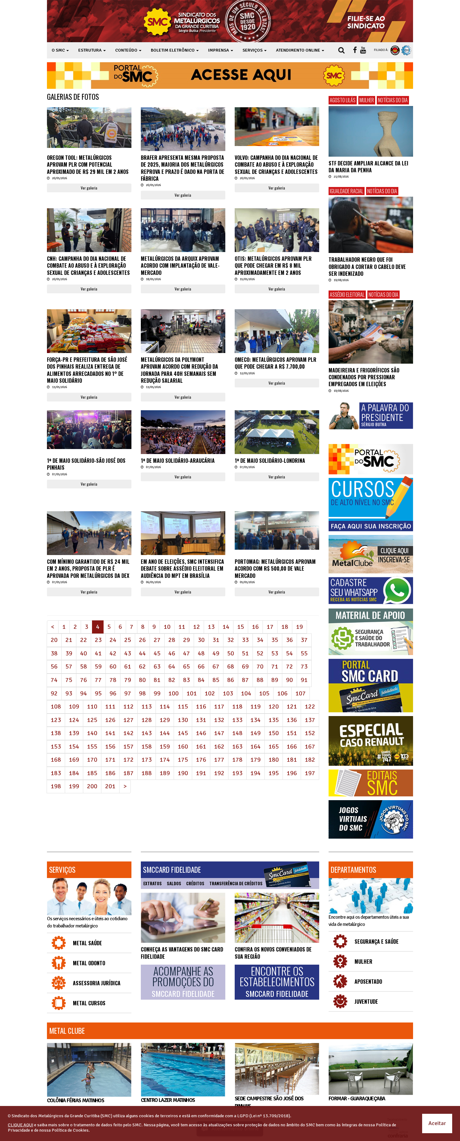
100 (173, 693)
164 (255, 746)
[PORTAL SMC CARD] (371, 685)
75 (68, 680)
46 (171, 653)
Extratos (152, 883)
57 (68, 666)
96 (113, 693)
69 (245, 666)
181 (292, 760)
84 (201, 680)
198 (56, 786)
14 (225, 627)
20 (54, 640)
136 (292, 720)
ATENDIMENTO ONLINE (298, 50)
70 (260, 666)
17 (270, 627)
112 (128, 706)
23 (98, 640)
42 (113, 653)
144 (165, 733)
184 (74, 773)
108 (56, 706)
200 (92, 786)
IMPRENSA (219, 50)
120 (273, 706)
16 (255, 627)
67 (215, 666)
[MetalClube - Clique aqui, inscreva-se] (371, 554)
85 (215, 680)
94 (83, 693)
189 (165, 773)
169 (74, 760)
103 (228, 693)
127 (128, 720)
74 (54, 680)
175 (183, 760)
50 (230, 653)
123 (56, 720)
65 (186, 666)
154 (74, 746)
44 (142, 653)
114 (165, 706)
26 (142, 640)
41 (98, 653)
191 (201, 773)
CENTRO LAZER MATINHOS (168, 1100)
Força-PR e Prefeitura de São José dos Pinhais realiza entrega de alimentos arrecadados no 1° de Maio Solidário (87, 370)
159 (165, 746)
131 (201, 720)
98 (142, 693)
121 (292, 706)
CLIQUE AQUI (20, 1125)
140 (92, 733)
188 (146, 773)
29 (186, 640)
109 (74, 706)
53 (274, 653)
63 (157, 666)
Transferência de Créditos (236, 883)
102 (210, 693)
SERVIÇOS (253, 50)
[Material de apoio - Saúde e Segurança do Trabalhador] (371, 631)
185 (92, 773)
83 (186, 680)
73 (304, 666)
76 (83, 680)
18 (284, 627)
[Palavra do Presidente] (371, 415)
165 (273, 746)
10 (167, 627)
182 (310, 760)
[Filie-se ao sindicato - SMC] (367, 21)
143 (146, 733)
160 (183, 746)
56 (54, 666)
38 (54, 653)
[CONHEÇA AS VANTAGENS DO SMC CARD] (183, 918)
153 (56, 746)
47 (186, 653)
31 (215, 640)
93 (68, 693)
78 (113, 680)
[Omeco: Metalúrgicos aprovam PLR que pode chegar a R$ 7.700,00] (277, 333)
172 (128, 760)
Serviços (62, 869)
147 (219, 733)
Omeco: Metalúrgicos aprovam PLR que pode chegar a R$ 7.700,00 (275, 363)
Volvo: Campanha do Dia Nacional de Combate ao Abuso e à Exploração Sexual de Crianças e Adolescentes (276, 164)
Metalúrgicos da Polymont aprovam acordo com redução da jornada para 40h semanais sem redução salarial (179, 370)
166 (292, 746)
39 (68, 653)
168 (56, 760)
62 (142, 666)
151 (292, 733)
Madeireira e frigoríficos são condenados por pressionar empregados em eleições (364, 377)
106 (282, 693)
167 (310, 746)
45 (157, 653)
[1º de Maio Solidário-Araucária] (183, 438)
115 (183, 706)
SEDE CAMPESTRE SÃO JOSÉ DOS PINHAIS (269, 1102)
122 (310, 706)
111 (110, 706)
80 (142, 680)
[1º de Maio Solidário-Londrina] (277, 434)
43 (127, 653)
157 (128, 746)
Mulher (367, 100)
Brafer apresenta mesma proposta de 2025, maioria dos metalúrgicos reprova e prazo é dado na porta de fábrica (182, 168)
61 (127, 666)
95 (98, 693)
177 (219, 760)
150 (273, 733)
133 (237, 720)
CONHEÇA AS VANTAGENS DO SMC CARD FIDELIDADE (182, 953)
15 (240, 627)
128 (146, 720)
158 (146, 746)
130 (183, 720)
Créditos (195, 883)
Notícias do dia (393, 100)
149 (255, 733)
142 (128, 733)
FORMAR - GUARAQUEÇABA (357, 1098)
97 (127, 693)
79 (127, 680)
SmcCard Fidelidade (172, 869)
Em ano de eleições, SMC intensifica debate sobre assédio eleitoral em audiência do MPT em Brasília (182, 568)
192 (219, 773)
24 (113, 640)
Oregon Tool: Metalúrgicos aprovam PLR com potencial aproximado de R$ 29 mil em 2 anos (88, 164)
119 (255, 706)
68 (230, 666)
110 (92, 706)
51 (245, 653)
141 (110, 733)
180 (273, 760)
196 (292, 773)
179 (255, 760)
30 (201, 640)
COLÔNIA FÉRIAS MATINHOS (75, 1100)
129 (165, 720)
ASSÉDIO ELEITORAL (347, 294)
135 (273, 720)
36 (289, 640)
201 (110, 786)
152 (310, 733)
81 (157, 680)
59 (98, 666)
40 (83, 653)
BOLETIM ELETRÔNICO (173, 50)
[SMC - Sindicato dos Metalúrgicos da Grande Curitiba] (209, 21)
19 (299, 627)
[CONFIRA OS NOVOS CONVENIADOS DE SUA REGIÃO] (277, 918)
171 (110, 760)
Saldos (174, 883)
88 (260, 680)
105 (264, 693)
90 (289, 680)
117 (219, 706)
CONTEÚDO (126, 50)
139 (74, 733)
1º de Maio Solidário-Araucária (178, 460)
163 (237, 746)
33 (245, 640)
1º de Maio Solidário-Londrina (270, 460)
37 (304, 640)
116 (201, 706)
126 (110, 720)
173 (146, 760)
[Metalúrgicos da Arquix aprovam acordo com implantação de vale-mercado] (183, 236)
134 (255, 720)
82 (171, 680)
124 (74, 720)
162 (219, 746)
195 (273, 773)
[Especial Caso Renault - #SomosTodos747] (371, 741)
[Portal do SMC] (371, 459)
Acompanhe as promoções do (183, 982)
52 (260, 653)
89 (274, 680)
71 (274, 666)
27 (157, 640)
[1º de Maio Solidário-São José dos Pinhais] (89, 429)
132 (219, 720)
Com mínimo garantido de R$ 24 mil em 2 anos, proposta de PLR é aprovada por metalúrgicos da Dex (88, 568)
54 (289, 653)
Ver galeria (89, 187)
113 (146, 706)
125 (92, 720)
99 (157, 693)
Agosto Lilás (342, 100)
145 (183, 733)
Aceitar (437, 1123)
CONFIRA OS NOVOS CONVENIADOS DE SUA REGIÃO (273, 953)
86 (230, 680)
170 (92, 760)
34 (260, 640)
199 (74, 786)
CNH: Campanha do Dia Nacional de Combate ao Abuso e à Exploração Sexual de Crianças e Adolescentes (88, 265)
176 (201, 760)
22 (83, 640)
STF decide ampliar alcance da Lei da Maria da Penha (368, 166)
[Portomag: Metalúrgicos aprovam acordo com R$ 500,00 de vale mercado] (277, 530)
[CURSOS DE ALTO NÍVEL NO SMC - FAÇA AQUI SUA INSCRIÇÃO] (371, 504)
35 (274, 640)
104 (246, 693)
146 (201, 733)
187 (128, 773)
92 (54, 693)
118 (237, 706)
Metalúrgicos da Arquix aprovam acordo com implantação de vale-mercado (180, 265)
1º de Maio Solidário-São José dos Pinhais (86, 464)
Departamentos (353, 869)
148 (237, 733)
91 (304, 680)
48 (201, 653)
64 (171, 666)
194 (255, 773)
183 (56, 773)
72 (289, 666)
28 (171, 640)
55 (304, 653)
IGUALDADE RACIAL (346, 191)
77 (98, 680)
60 (113, 666)
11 (181, 627)
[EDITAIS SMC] (371, 783)
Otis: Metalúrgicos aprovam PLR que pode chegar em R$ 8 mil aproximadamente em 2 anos (273, 265)
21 (68, 640)
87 (245, 680)
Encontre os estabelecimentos (277, 982)
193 (237, 773)
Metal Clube (67, 1030)
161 (201, 746)
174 (165, 760)
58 (83, 666)
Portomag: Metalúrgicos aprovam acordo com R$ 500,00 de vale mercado (275, 568)
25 (127, 640)
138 (56, 733)
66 (201, 666)
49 (215, 653)
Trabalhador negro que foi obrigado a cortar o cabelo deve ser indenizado (367, 266)
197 (310, 773)
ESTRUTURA (90, 50)
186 (110, 773)
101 (192, 693)
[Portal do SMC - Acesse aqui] (230, 75)
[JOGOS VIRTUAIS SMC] (371, 819)
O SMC (59, 50)
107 (300, 693)
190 (183, 773)
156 (110, 746)
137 (310, 720)
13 (211, 627)
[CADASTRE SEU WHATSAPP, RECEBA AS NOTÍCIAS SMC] (371, 590)
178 (237, 760)
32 (230, 640)
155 (92, 746)
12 (196, 627)
